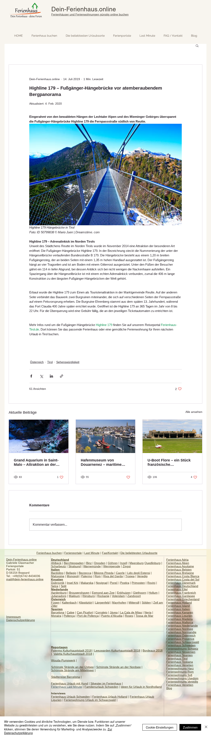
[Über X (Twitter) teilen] (41, 376)
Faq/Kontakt (110, 553)
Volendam (118, 596)
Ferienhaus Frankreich (181, 592)
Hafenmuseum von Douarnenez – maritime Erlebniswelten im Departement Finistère (101, 462)
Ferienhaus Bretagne (180, 573)
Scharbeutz (58, 566)
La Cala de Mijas (131, 612)
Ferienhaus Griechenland (182, 599)
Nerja (147, 612)
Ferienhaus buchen (49, 553)
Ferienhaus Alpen (177, 563)
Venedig (142, 576)
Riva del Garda (113, 576)
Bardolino (57, 573)
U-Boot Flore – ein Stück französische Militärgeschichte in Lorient (172, 462)
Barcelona (57, 612)
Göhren (113, 563)
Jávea (114, 612)
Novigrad (102, 582)
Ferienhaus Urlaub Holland (109, 696)
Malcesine (57, 576)
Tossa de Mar (144, 615)
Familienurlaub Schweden (101, 686)
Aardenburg (59, 592)
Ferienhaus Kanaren (179, 612)
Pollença (69, 615)
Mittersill (134, 602)
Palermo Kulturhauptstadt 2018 (71, 650)
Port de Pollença (88, 615)
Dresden (99, 563)
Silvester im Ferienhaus (105, 683)
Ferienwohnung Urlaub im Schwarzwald (90, 700)
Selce (54, 586)
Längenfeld (102, 602)
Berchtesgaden (74, 563)
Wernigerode (111, 566)
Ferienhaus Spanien (179, 655)
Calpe (70, 612)
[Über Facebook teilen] (31, 376)
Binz (89, 563)
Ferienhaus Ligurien (179, 615)
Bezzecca (85, 573)
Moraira (56, 615)
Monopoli (73, 576)
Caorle (120, 573)
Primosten (138, 582)
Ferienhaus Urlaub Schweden (70, 696)
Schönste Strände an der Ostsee (72, 667)
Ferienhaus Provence (180, 638)
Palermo (86, 576)
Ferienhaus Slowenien (180, 652)
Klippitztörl (86, 602)
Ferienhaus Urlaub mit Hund (69, 683)
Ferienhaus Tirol (177, 658)
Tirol (50, 362)
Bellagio (71, 573)
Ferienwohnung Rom (180, 671)
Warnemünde (92, 566)
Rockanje (103, 596)
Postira (124, 582)
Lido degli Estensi (138, 573)
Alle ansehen (193, 411)
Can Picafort (85, 612)
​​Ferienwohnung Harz (180, 668)
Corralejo (101, 612)
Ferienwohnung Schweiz (182, 648)
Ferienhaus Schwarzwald (182, 642)
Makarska (87, 582)
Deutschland (60, 559)
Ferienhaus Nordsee (179, 629)
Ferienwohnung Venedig (182, 681)
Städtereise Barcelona (65, 676)
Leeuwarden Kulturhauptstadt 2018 (117, 650)
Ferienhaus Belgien (179, 569)
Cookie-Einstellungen (159, 727)
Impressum (13, 616)
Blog (169, 688)
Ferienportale (73, 553)
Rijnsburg (88, 596)
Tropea (130, 576)
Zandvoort (134, 596)
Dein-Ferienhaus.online (83, 9)
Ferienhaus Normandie (181, 632)
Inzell (123, 563)
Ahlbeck (56, 563)
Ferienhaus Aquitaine (180, 566)
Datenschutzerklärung (20, 620)
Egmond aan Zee (103, 592)
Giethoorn (139, 592)
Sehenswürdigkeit (67, 362)
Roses (129, 615)
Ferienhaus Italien (178, 609)
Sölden (146, 602)
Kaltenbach (69, 602)
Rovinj (151, 582)
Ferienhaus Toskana (179, 661)
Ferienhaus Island (178, 605)
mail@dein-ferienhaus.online (24, 579)
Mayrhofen (119, 602)
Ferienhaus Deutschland (182, 586)
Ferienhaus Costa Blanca (182, 576)
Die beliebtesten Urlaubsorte (138, 553)
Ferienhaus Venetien (179, 665)
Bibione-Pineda (104, 573)
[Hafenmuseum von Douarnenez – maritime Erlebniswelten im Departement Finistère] (105, 436)
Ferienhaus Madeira (179, 619)
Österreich (37, 362)
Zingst (127, 566)
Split (63, 586)
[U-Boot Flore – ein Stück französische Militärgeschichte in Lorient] (172, 436)
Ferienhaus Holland (179, 602)
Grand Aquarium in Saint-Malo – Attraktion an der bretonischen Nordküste (36, 462)
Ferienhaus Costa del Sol (182, 579)
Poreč (114, 582)
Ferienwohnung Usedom (182, 678)
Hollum (153, 592)
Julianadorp (58, 596)
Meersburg (136, 563)
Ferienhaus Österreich (181, 635)
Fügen (55, 602)
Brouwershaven (79, 592)
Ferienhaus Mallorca (179, 622)
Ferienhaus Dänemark (181, 582)
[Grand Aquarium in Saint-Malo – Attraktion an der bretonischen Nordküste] (38, 436)
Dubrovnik (57, 582)
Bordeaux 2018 (153, 650)
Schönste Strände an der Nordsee (118, 667)
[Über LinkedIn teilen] (51, 376)
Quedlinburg (152, 563)
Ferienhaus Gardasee (180, 596)
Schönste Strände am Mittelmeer (72, 670)
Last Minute (92, 553)
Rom (98, 576)
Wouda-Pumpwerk (63, 660)
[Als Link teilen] (61, 376)
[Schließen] (206, 727)
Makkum (74, 596)
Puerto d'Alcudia (111, 615)
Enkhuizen (124, 592)
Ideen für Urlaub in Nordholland (141, 686)
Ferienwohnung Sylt (179, 675)
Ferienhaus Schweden (181, 645)
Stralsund (74, 566)
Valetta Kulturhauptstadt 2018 (73, 653)
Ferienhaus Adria (177, 559)
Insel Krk (72, 582)
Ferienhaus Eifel (177, 589)
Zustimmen (190, 727)
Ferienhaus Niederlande (182, 625)
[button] (197, 45)
